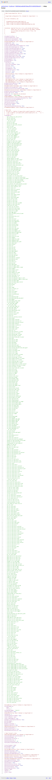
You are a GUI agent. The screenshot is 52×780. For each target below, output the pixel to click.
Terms (14, 778)
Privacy (11, 778)
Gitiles (7, 778)
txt (46, 778)
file (27, 11)
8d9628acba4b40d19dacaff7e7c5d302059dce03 (28, 6)
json (50, 778)
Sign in (49, 2)
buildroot (11, 6)
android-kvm (4, 6)
